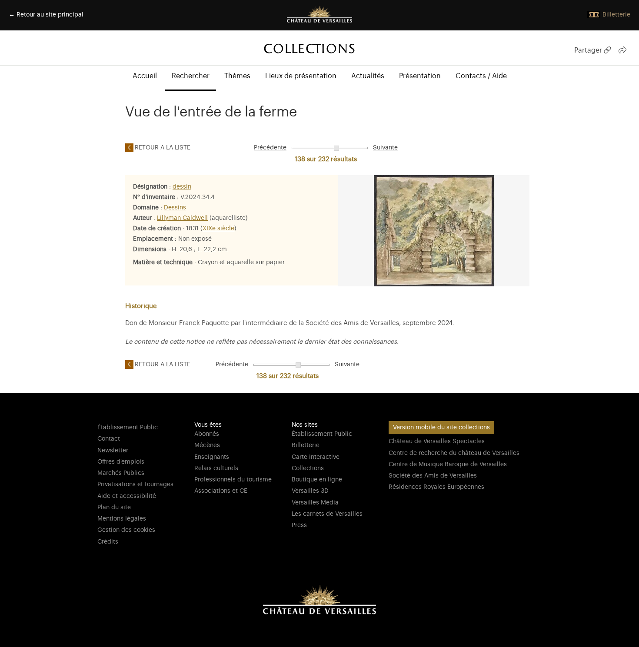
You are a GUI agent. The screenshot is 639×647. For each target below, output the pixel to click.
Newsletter (112, 451)
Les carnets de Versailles (327, 514)
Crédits (107, 542)
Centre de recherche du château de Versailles (454, 453)
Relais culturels (216, 468)
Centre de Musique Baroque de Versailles (448, 464)
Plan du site (114, 507)
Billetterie (306, 445)
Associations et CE (220, 491)
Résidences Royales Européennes (436, 487)
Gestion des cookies (126, 530)
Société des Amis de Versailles (433, 476)
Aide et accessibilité (126, 496)
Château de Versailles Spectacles (437, 441)
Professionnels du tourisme (233, 480)
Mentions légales (121, 519)
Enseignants (211, 457)
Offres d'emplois (120, 462)
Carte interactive (315, 457)
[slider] (336, 148)
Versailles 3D (310, 491)
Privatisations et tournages (135, 484)
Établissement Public (127, 428)
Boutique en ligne (317, 480)
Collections (308, 468)
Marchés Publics (120, 473)
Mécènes (207, 445)
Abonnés (206, 434)
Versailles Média (315, 503)
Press (299, 525)
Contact (108, 439)
